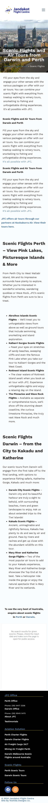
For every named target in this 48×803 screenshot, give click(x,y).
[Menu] (43, 9)
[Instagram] (15, 789)
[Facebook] (8, 789)
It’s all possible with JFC (17, 161)
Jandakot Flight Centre (15, 66)
